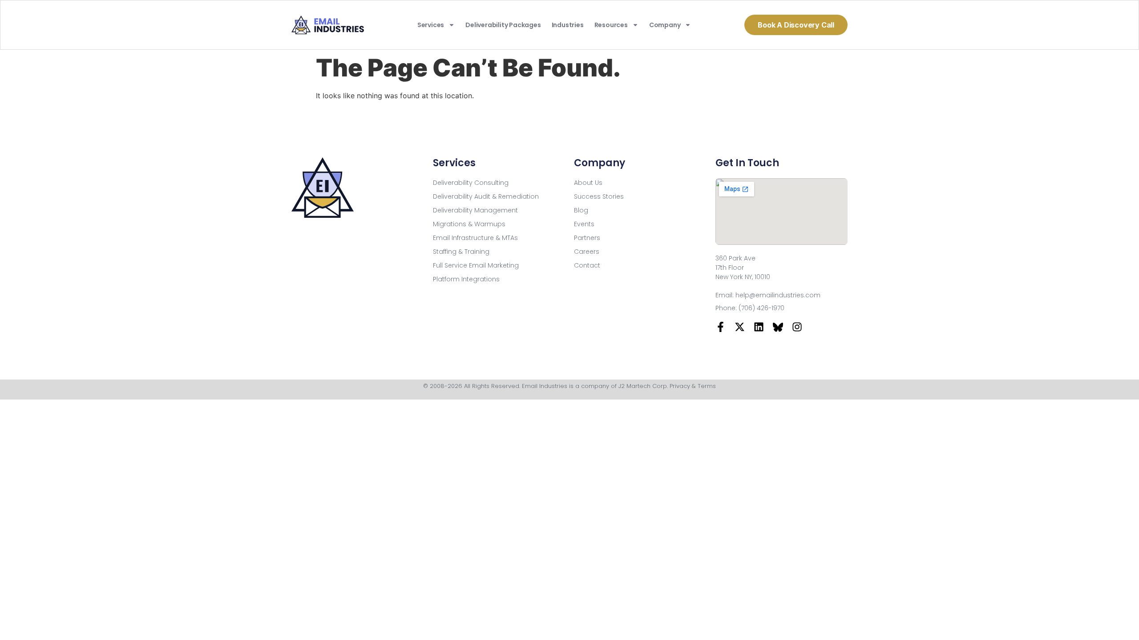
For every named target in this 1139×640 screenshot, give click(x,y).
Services (430, 24)
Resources (611, 24)
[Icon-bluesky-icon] (778, 327)
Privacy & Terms (693, 386)
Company (665, 24)
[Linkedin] (759, 327)
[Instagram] (797, 327)
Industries (568, 24)
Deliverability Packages (503, 24)
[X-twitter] (740, 327)
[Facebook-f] (720, 327)
